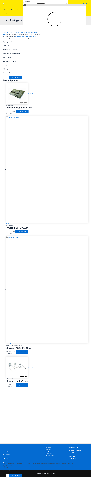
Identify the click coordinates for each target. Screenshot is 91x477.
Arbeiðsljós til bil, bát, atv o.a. (23, 36)
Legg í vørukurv (15, 77)
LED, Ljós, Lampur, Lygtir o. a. (15, 32)
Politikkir (48, 451)
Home (4, 32)
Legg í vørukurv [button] (22, 111)
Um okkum (48, 447)
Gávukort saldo (50, 455)
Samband (48, 449)
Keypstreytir (49, 453)
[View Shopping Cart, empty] (86, 4)
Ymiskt (34, 36)
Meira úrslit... (54, 10)
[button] (23, 5)
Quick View (31, 93)
